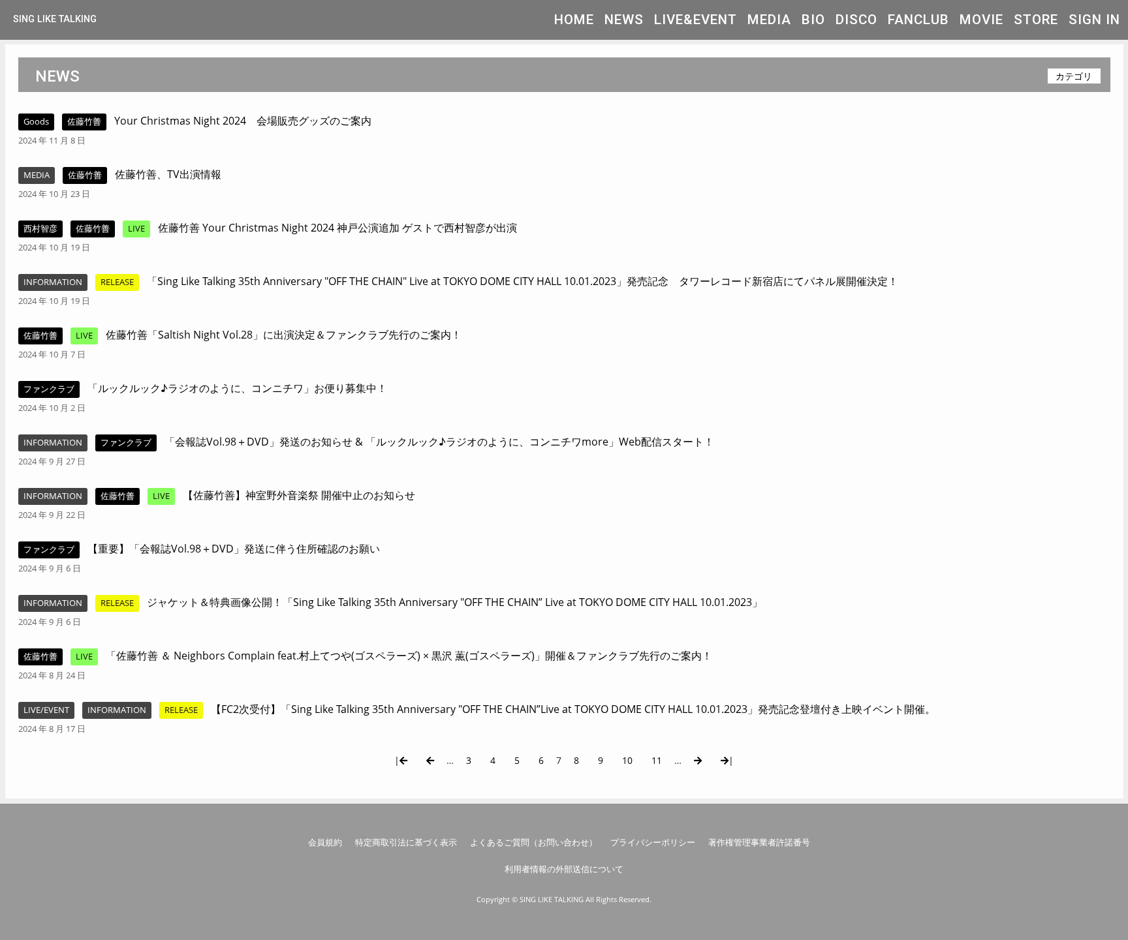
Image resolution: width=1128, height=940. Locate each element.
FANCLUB (918, 19)
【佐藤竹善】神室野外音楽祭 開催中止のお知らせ (299, 495)
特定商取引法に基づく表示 (406, 842)
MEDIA (769, 19)
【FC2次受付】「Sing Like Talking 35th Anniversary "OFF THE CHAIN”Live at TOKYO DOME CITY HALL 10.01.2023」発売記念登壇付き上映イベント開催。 (578, 709)
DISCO (856, 19)
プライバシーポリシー (652, 842)
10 (627, 760)
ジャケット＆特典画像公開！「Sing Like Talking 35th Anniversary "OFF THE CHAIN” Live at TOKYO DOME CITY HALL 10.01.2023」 (454, 602)
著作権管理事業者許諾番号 (759, 842)
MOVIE (981, 19)
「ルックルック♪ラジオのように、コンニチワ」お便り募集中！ (237, 388)
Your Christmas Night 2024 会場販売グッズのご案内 (242, 121)
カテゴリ (1074, 76)
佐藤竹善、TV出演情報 (168, 174)
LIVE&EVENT (695, 19)
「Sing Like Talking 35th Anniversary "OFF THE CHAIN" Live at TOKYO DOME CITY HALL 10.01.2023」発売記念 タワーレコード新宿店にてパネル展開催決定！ (522, 281)
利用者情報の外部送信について (564, 869)
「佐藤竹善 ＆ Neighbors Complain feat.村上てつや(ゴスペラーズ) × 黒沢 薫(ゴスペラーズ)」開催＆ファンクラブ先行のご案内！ (409, 655)
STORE (1036, 19)
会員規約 (325, 842)
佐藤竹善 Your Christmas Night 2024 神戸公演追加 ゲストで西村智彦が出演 (337, 227)
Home (574, 19)
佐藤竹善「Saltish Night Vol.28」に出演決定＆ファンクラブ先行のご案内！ (284, 334)
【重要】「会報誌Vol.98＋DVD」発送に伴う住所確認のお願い (233, 548)
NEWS (624, 19)
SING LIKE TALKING (55, 19)
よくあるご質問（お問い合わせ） (533, 842)
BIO (813, 19)
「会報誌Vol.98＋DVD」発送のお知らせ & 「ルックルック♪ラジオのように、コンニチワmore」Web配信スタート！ (439, 441)
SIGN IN (1094, 19)
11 (656, 760)
